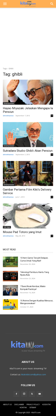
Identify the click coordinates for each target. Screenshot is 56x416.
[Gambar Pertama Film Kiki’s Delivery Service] (28, 173)
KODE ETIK (46, 404)
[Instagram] (24, 394)
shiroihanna (8, 116)
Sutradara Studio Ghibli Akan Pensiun (28, 150)
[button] (4, 4)
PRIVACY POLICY (33, 404)
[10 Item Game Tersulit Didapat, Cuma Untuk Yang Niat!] (10, 262)
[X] (32, 394)
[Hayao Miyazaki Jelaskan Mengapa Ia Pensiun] (28, 92)
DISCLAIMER (19, 404)
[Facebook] (16, 394)
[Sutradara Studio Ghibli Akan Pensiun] (28, 134)
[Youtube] (40, 394)
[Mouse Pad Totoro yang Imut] (28, 215)
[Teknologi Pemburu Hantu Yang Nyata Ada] (10, 276)
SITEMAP (32, 407)
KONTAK (23, 407)
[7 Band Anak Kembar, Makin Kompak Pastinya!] (10, 290)
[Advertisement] (28, 37)
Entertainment (9, 103)
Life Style (7, 227)
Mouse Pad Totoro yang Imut (22, 232)
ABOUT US (7, 404)
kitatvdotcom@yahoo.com (33, 374)
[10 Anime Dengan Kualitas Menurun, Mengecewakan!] (10, 304)
